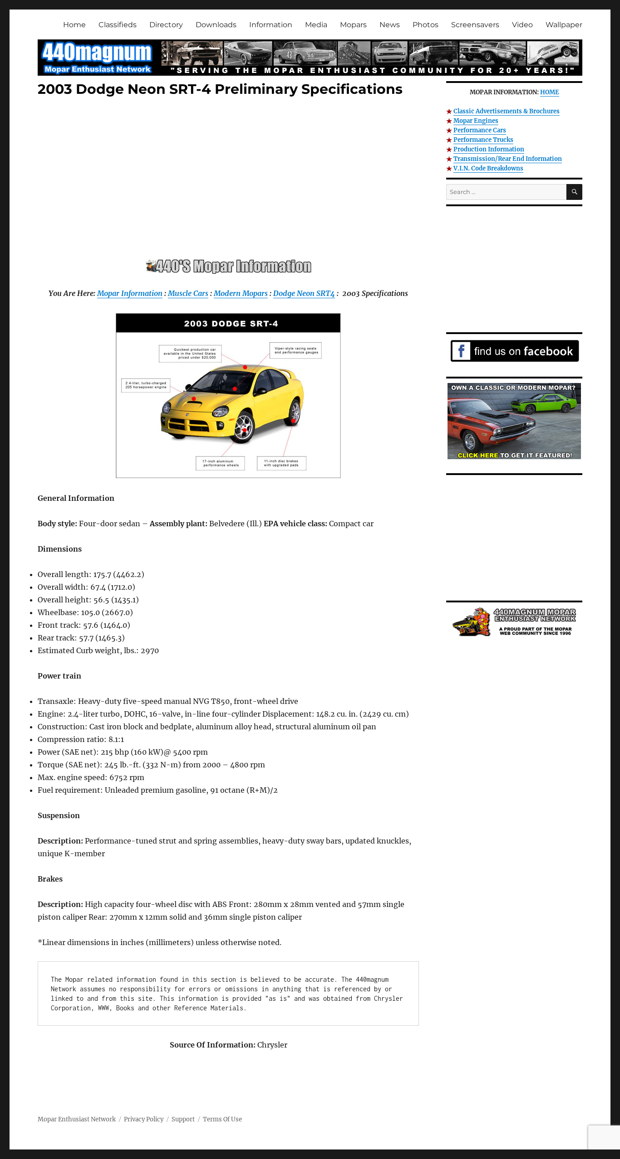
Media (316, 24)
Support (183, 1119)
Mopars (353, 24)
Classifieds (117, 24)
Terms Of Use (222, 1119)
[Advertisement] (230, 179)
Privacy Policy (143, 1119)
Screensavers (475, 24)
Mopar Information (129, 293)
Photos (425, 24)
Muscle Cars (188, 293)
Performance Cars (479, 130)
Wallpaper (564, 24)
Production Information (488, 149)
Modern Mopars (241, 293)
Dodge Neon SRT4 (304, 293)
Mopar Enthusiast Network (77, 1119)
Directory (166, 24)
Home (74, 24)
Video (522, 24)
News (389, 24)
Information (270, 24)
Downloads (216, 24)
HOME (549, 92)
